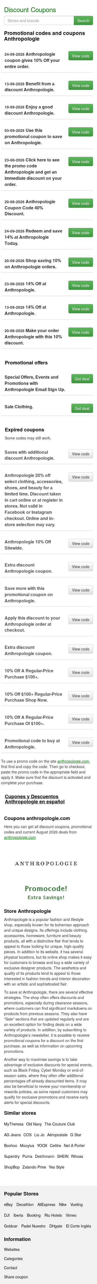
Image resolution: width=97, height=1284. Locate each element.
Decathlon (25, 1204)
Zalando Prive (34, 1167)
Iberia (18, 1215)
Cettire (55, 1145)
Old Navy (34, 1124)
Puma (27, 1156)
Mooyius (27, 1145)
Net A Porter (74, 1145)
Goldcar (11, 1226)
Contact (10, 1267)
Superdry (12, 1156)
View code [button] (80, 55)
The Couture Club (59, 1124)
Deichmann (44, 1156)
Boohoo (10, 1145)
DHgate (55, 1226)
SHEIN (62, 1156)
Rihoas (77, 1156)
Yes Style (56, 1167)
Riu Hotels (53, 1215)
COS (27, 1134)
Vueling (76, 1204)
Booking (34, 1215)
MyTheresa (13, 1124)
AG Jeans (12, 1134)
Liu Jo (39, 1134)
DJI (7, 1215)
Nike (63, 1204)
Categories (13, 1258)
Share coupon (16, 1276)
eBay (8, 1204)
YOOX (42, 1145)
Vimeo (71, 1215)
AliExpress (46, 1204)
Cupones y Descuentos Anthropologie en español (35, 799)
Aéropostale (57, 1134)
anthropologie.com (73, 761)
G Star (75, 1134)
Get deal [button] (82, 378)
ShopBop (12, 1167)
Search (83, 20)
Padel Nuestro (33, 1226)
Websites (12, 1249)
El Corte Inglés (78, 1226)
